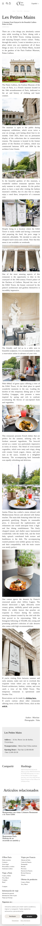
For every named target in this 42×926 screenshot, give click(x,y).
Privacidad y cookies (8, 866)
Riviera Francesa (26, 873)
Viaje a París (19, 11)
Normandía (24, 864)
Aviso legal (5, 864)
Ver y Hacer (5, 878)
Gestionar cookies (7, 868)
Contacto (5, 862)
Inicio (14, 11)
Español (34, 3)
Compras (4, 880)
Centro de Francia (26, 862)
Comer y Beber (6, 875)
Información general (8, 893)
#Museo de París (25, 771)
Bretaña (23, 866)
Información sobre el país (9, 895)
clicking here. (31, 698)
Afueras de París (25, 860)
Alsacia (23, 875)
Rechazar (12, 916)
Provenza (23, 868)
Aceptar (29, 916)
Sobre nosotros (6, 860)
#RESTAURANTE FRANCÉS (29, 769)
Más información (25, 920)
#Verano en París (29, 779)
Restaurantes (26, 11)
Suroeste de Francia (26, 871)
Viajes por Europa (7, 897)
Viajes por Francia (28, 857)
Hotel (3, 882)
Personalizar (15, 920)
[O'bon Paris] (20, 4)
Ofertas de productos (29, 879)
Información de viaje (10, 891)
